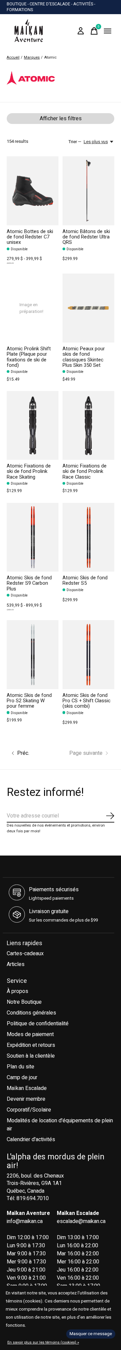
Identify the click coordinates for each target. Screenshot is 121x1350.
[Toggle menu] (107, 31)
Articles (16, 964)
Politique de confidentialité (38, 1024)
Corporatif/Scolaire (29, 1110)
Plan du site (20, 1067)
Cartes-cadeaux (25, 954)
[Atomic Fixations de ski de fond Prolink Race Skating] (32, 425)
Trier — (74, 141)
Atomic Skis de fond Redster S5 (85, 580)
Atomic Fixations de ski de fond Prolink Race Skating (29, 471)
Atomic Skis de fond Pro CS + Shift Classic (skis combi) (87, 701)
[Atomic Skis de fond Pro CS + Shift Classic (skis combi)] (88, 654)
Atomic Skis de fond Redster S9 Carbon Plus (29, 583)
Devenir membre (26, 1099)
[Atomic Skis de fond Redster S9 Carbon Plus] (32, 537)
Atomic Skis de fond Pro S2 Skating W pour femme (29, 701)
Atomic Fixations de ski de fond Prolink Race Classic (85, 471)
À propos (17, 991)
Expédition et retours (31, 1045)
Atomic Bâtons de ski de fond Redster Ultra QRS (86, 237)
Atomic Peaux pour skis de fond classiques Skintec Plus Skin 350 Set (84, 356)
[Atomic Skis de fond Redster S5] (88, 537)
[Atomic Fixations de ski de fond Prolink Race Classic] (88, 425)
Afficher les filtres (61, 119)
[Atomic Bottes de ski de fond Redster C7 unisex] (32, 190)
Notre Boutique (24, 1002)
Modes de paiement (30, 1034)
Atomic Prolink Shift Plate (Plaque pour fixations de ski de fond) (29, 356)
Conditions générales (31, 1013)
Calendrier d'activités (31, 1139)
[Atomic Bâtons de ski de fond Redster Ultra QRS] (88, 190)
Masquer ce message (91, 1333)
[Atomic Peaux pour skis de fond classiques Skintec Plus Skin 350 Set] (88, 308)
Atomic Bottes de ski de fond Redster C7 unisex (30, 237)
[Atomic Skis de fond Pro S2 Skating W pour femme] (32, 654)
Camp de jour (22, 1077)
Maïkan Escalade (27, 1088)
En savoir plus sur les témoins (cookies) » (43, 1342)
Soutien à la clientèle (31, 1056)
